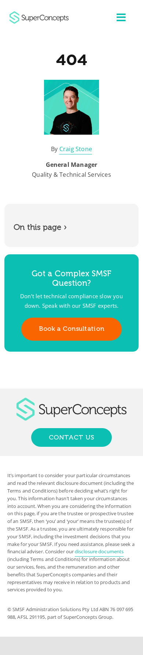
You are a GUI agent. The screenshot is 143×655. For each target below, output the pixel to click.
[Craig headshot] (71, 83)
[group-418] (39, 14)
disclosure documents (99, 551)
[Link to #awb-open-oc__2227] (121, 17)
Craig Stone (75, 149)
